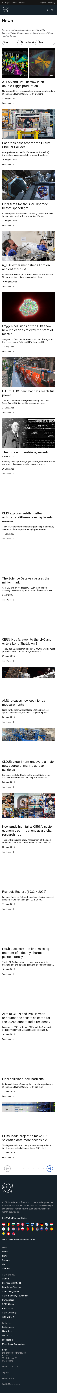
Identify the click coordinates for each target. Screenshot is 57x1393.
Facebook (7, 1340)
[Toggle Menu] (42, 10)
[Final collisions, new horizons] (28, 1071)
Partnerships (8, 1300)
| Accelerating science (13, 3)
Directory (51, 3)
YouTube (6, 1335)
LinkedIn (6, 1331)
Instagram (7, 1327)
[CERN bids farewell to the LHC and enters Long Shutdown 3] (28, 634)
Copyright (6, 1372)
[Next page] (50, 1168)
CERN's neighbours (10, 1291)
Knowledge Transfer (11, 1287)
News (4, 1256)
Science (6, 1260)
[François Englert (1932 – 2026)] (28, 884)
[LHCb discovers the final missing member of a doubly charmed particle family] (28, 945)
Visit (4, 1264)
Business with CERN (11, 1283)
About (5, 1251)
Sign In (43, 3)
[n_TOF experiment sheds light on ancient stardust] (28, 259)
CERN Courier (8, 1312)
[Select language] (52, 10)
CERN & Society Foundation (15, 1295)
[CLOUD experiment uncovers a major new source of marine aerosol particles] (28, 758)
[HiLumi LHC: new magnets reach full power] (28, 385)
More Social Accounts (12, 1344)
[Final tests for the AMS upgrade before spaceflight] (28, 198)
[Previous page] (7, 1168)
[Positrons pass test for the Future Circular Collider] (28, 137)
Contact (6, 1268)
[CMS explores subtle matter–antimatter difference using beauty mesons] (28, 510)
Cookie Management (11, 1384)
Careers (5, 1278)
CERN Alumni (8, 1304)
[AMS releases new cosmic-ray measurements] (28, 695)
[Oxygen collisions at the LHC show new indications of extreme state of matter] (28, 322)
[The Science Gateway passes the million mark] (28, 573)
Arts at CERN (8, 1317)
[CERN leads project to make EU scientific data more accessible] (28, 1130)
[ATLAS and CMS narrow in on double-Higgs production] (28, 76)
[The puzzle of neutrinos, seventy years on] (28, 446)
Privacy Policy (8, 1378)
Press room (7, 1308)
